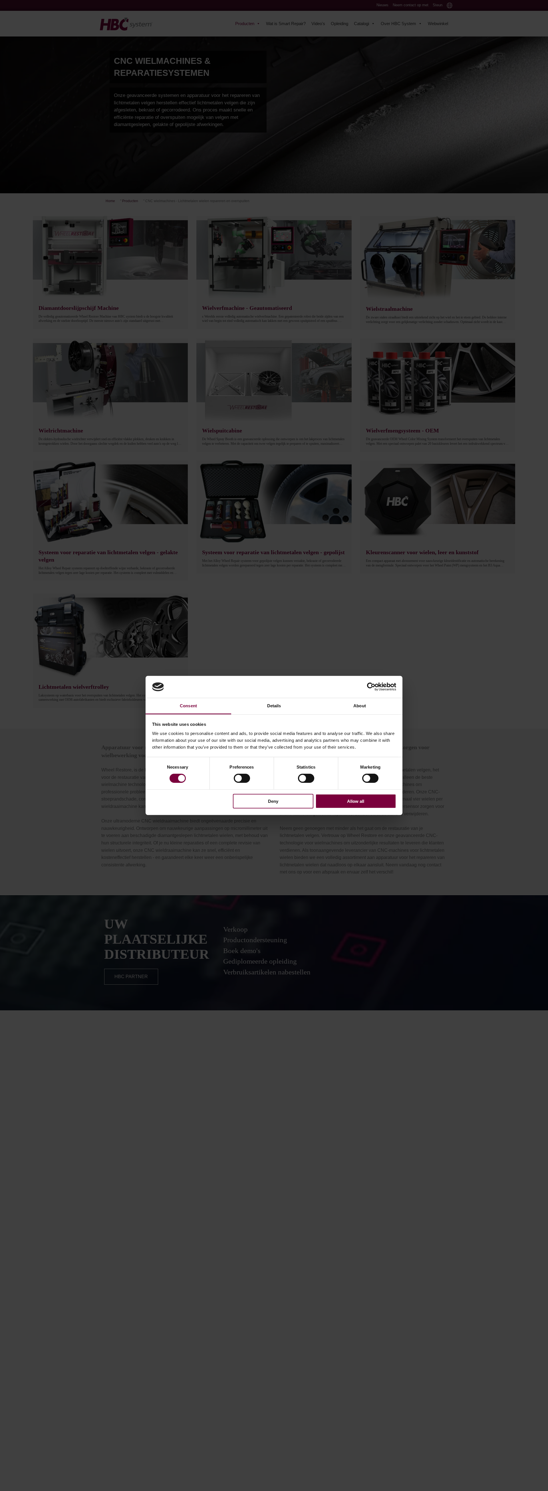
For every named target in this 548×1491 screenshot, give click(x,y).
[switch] (242, 778)
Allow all (355, 801)
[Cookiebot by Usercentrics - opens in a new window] (371, 686)
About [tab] (359, 705)
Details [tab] (274, 705)
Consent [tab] (188, 705)
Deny (273, 801)
